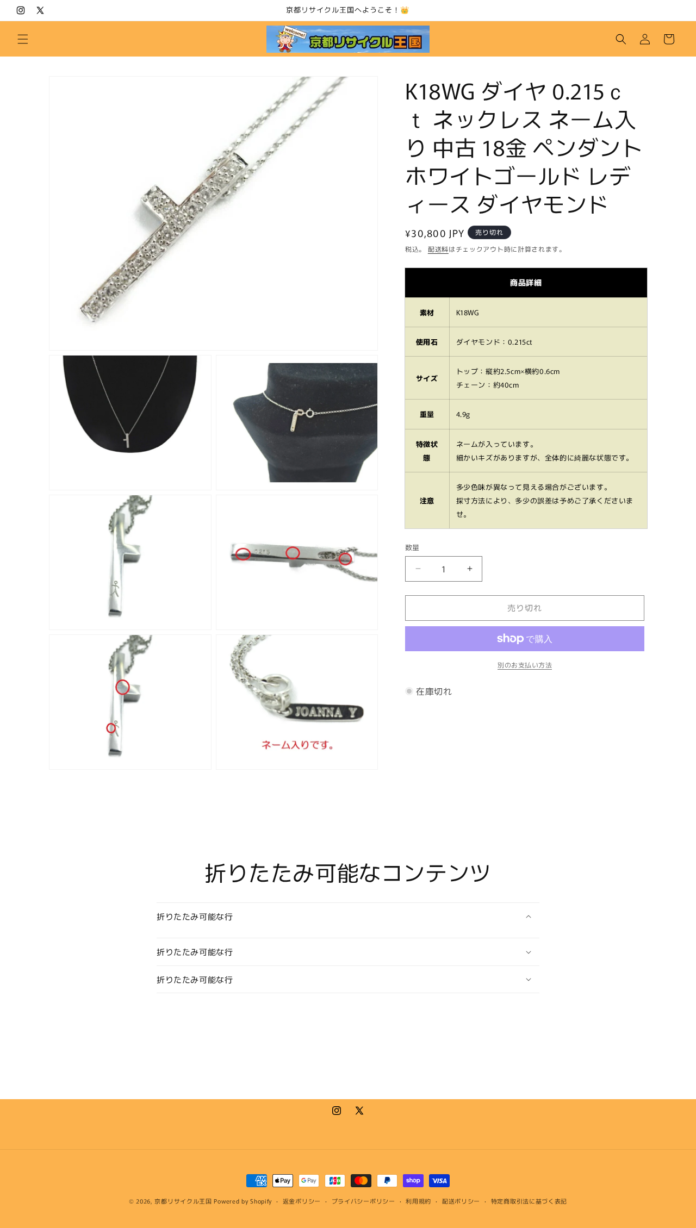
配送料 (438, 248)
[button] (23, 39)
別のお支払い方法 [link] (525, 664)
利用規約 (418, 1200)
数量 (412, 547)
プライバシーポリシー (363, 1200)
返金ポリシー (302, 1200)
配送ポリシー (461, 1200)
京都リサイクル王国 (183, 1200)
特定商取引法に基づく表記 (529, 1200)
